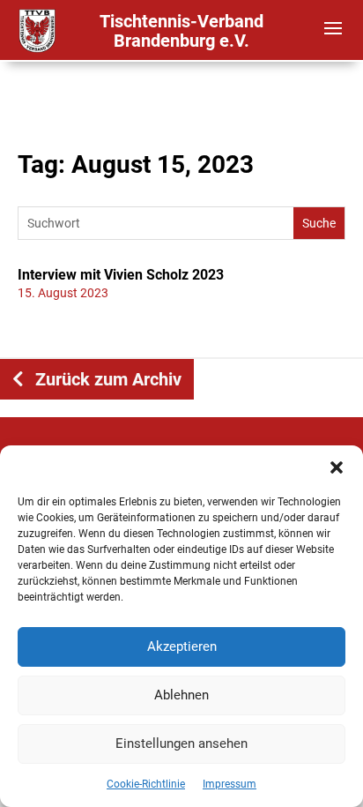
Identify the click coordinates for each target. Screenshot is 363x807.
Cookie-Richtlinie (146, 784)
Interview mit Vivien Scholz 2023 (121, 274)
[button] (336, 467)
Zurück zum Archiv (108, 379)
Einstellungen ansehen (181, 743)
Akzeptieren (182, 646)
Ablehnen (181, 695)
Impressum (229, 784)
